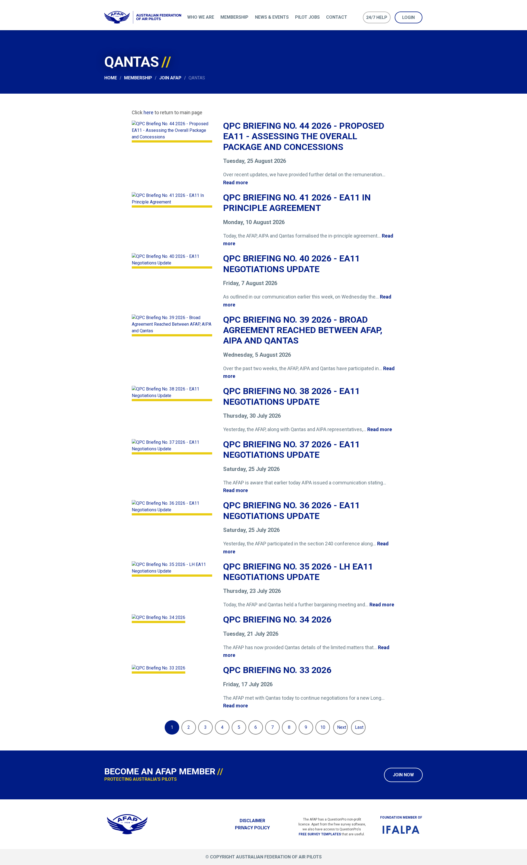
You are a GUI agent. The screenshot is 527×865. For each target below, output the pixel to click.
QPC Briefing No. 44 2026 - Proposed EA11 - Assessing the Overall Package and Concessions (303, 136)
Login (408, 17)
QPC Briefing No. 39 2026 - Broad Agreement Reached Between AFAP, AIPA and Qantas (302, 330)
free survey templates (320, 834)
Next (341, 727)
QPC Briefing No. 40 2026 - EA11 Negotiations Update (291, 263)
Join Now (403, 774)
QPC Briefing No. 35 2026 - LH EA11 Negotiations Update (298, 571)
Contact (336, 17)
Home (110, 77)
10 (322, 727)
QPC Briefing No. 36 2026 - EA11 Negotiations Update (291, 510)
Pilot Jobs (307, 17)
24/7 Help (376, 17)
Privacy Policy (252, 827)
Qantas (197, 77)
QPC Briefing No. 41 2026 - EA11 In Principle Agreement (297, 202)
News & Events (272, 17)
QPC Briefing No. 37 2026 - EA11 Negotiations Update (291, 449)
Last (359, 727)
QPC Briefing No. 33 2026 (277, 670)
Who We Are (200, 17)
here (148, 112)
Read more (235, 182)
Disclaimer (252, 820)
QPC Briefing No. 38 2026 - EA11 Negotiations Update (291, 396)
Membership (234, 17)
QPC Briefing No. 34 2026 (277, 619)
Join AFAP (170, 77)
